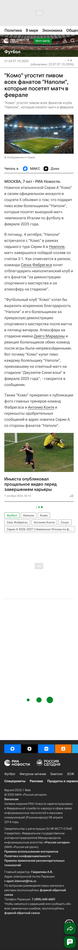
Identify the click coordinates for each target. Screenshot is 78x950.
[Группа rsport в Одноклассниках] (63, 748)
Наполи (28, 515)
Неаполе (56, 246)
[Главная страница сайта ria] (5, 41)
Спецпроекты (14, 781)
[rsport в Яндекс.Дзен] (29, 748)
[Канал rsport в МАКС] (12, 748)
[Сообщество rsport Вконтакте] (46, 748)
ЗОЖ (70, 774)
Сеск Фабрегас (17, 522)
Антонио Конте (41, 407)
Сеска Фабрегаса (36, 264)
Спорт (65, 522)
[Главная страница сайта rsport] (26, 41)
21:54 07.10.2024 (16, 61)
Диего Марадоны (49, 336)
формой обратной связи (22, 913)
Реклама (36, 781)
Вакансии (11, 799)
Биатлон (56, 774)
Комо (44, 515)
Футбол (12, 515)
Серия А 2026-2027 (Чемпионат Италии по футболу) (41, 529)
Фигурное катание (33, 774)
